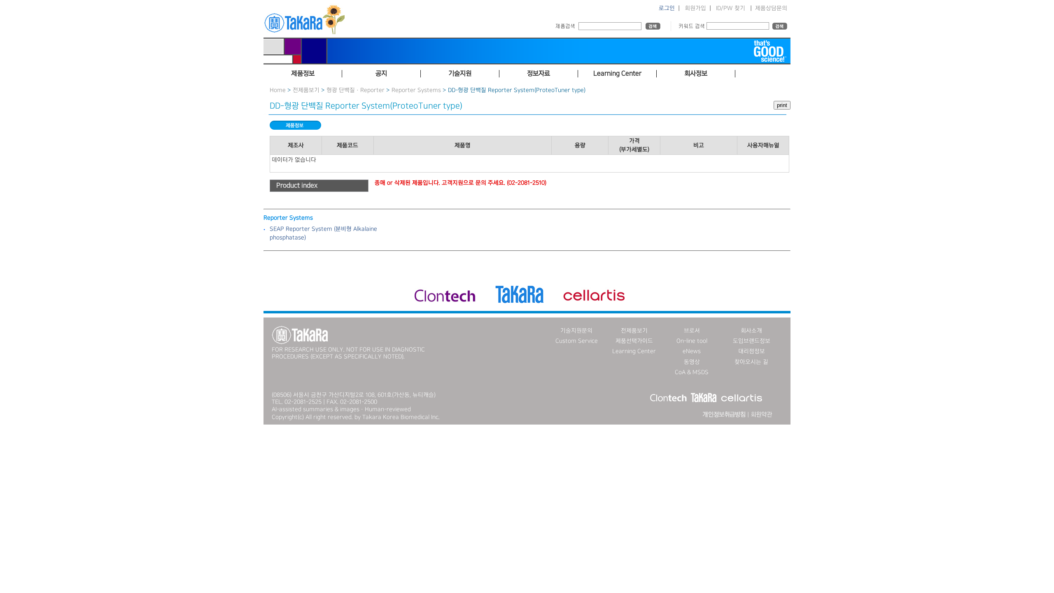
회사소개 (751, 330)
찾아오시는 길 (751, 362)
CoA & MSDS (692, 372)
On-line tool (691, 341)
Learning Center (634, 351)
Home (278, 90)
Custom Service (576, 341)
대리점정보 (751, 351)
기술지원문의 (576, 330)
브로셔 (692, 330)
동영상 (692, 362)
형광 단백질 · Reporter (355, 90)
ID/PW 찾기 (730, 8)
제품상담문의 (771, 8)
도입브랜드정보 (751, 341)
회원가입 (695, 8)
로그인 (667, 8)
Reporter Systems (416, 90)
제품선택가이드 (634, 341)
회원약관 (761, 414)
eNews (692, 351)
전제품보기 (306, 90)
